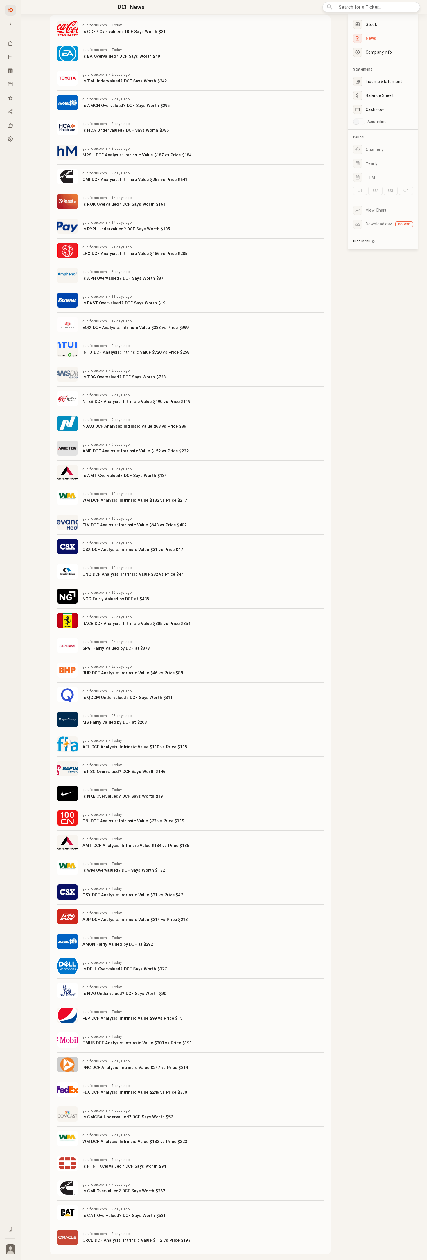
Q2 (375, 190)
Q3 (390, 190)
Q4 (405, 190)
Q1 (360, 190)
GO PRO (404, 224)
